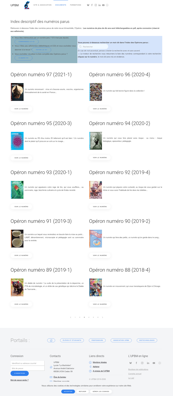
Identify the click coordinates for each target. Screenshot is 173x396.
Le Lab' (131, 378)
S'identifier (19, 373)
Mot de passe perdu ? (19, 380)
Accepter (68, 391)
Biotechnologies (147, 340)
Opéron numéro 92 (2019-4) (119, 172)
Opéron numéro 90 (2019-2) (119, 221)
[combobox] (93, 46)
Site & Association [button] (43, 5)
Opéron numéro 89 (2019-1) (41, 270)
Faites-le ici (41, 50)
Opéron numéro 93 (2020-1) (41, 172)
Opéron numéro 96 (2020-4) (119, 74)
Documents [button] (60, 5)
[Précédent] (70, 317)
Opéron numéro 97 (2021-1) (41, 74)
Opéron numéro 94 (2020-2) (119, 123)
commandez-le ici (27, 41)
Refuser (82, 391)
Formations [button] (75, 5)
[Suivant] (102, 317)
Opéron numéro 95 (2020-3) (41, 123)
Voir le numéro (21, 109)
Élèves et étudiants (72, 340)
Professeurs (97, 340)
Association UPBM (121, 340)
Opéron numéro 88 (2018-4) (119, 270)
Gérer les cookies (101, 391)
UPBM (15, 5)
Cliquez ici (23, 58)
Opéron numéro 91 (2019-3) (41, 221)
